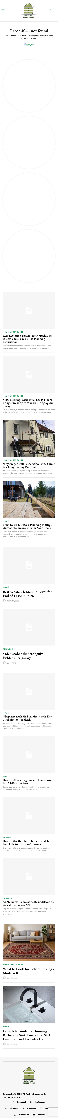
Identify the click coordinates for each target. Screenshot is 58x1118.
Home (5, 521)
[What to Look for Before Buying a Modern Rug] (29, 942)
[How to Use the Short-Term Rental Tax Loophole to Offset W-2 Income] (29, 815)
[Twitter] (40, 1108)
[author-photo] (4, 600)
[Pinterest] (23, 1108)
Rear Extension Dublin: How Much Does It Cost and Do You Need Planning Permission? (28, 339)
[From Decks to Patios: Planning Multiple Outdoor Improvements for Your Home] (29, 499)
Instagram (40, 1102)
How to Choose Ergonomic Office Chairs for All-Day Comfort (27, 781)
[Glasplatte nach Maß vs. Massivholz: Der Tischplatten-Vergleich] (29, 691)
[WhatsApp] (15, 1114)
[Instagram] (31, 1102)
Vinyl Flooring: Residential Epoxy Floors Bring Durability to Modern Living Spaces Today (28, 403)
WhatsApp (24, 1114)
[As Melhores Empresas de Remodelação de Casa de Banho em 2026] (29, 876)
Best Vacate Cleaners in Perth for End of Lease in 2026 (27, 593)
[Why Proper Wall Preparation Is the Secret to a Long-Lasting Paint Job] (29, 438)
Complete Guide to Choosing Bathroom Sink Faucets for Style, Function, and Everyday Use (27, 1035)
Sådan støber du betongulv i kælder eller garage (24, 655)
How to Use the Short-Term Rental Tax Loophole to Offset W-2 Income (27, 842)
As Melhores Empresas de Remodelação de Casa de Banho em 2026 (28, 903)
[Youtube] (33, 1114)
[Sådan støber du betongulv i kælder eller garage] (29, 627)
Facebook (21, 1102)
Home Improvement (13, 332)
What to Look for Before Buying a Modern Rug (28, 970)
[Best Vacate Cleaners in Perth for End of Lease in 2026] (29, 565)
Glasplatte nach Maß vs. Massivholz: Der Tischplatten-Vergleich (27, 718)
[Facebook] (13, 1102)
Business (8, 649)
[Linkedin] (6, 1108)
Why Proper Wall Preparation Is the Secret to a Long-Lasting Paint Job (29, 465)
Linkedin (14, 1108)
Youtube (41, 1114)
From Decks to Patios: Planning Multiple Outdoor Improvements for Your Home (28, 526)
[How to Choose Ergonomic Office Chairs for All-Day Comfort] (29, 754)
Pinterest (31, 1108)
